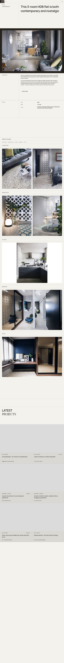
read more (25, 91)
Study (25, 142)
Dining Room (10, 142)
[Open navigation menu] (62, 1)
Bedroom (21, 142)
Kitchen (16, 142)
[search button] (5, 1)
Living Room (4, 142)
